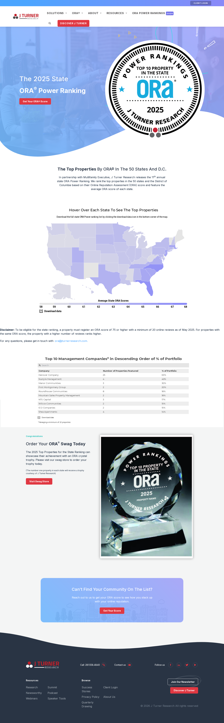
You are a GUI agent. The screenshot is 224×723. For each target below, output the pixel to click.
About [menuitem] (93, 13)
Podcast (53, 693)
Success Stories (87, 689)
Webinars (32, 698)
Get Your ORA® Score (35, 101)
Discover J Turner (73, 23)
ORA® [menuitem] (76, 13)
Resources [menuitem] (115, 13)
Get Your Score (112, 610)
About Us (109, 696)
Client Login (201, 3)
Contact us (120, 664)
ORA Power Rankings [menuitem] (152, 13)
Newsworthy (34, 693)
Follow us (160, 664)
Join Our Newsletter (183, 681)
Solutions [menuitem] (55, 13)
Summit (52, 687)
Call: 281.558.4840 (90, 664)
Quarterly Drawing (87, 704)
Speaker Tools (57, 698)
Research (32, 687)
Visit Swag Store (39, 481)
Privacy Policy (90, 696)
